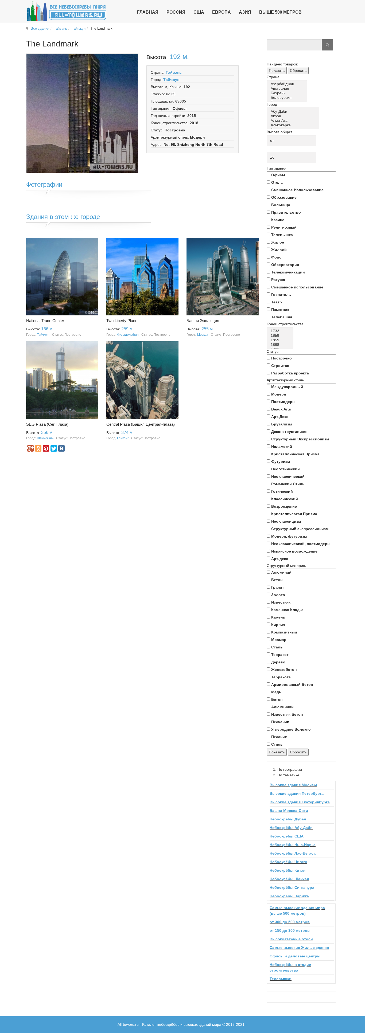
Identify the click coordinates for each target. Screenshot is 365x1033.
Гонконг (123, 438)
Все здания (40, 28)
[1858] (281, 335)
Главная (147, 12)
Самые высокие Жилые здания (299, 947)
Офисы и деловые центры (295, 956)
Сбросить (298, 70)
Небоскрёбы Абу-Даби (291, 827)
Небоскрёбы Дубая (288, 819)
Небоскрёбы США (287, 836)
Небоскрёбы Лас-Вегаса (293, 853)
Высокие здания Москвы (293, 785)
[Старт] (327, 44)
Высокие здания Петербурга (297, 793)
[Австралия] (288, 88)
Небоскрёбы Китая (287, 870)
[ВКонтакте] (61, 448)
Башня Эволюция (203, 320)
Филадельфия (128, 334)
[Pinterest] (46, 448)
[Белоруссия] (288, 97)
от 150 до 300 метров (290, 930)
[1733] (281, 331)
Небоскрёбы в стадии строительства (290, 967)
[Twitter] (54, 448)
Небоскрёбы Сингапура (292, 887)
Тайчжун (79, 28)
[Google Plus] (30, 448)
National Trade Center (45, 320)
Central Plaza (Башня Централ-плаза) (140, 424)
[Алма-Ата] (294, 120)
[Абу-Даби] (294, 111)
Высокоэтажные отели (291, 939)
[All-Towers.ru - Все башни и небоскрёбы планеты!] (66, 11)
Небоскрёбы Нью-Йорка (293, 845)
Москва (202, 334)
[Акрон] (294, 116)
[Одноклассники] (38, 448)
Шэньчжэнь (45, 438)
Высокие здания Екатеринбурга (300, 802)
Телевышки (281, 979)
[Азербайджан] (288, 84)
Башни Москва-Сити (289, 810)
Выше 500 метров (280, 12)
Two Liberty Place (121, 320)
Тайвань (60, 28)
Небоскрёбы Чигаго (288, 862)
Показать (277, 70)
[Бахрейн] (288, 93)
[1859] (281, 340)
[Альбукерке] (294, 125)
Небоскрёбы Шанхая (289, 879)
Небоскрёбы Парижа (289, 896)
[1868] (281, 344)
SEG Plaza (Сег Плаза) (47, 424)
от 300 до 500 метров (290, 922)
